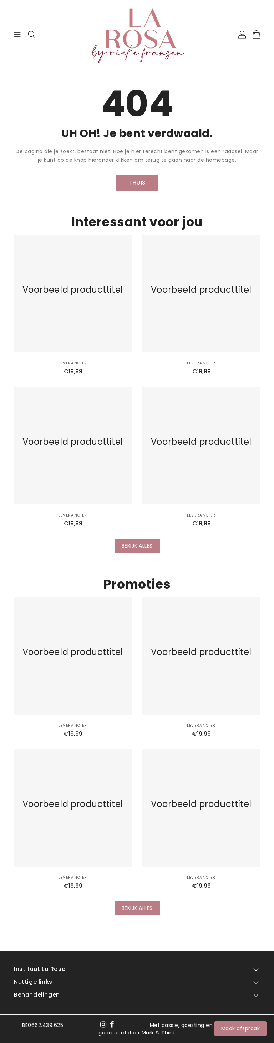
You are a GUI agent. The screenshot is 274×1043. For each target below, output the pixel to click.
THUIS (137, 182)
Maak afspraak (240, 1028)
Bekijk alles (137, 545)
